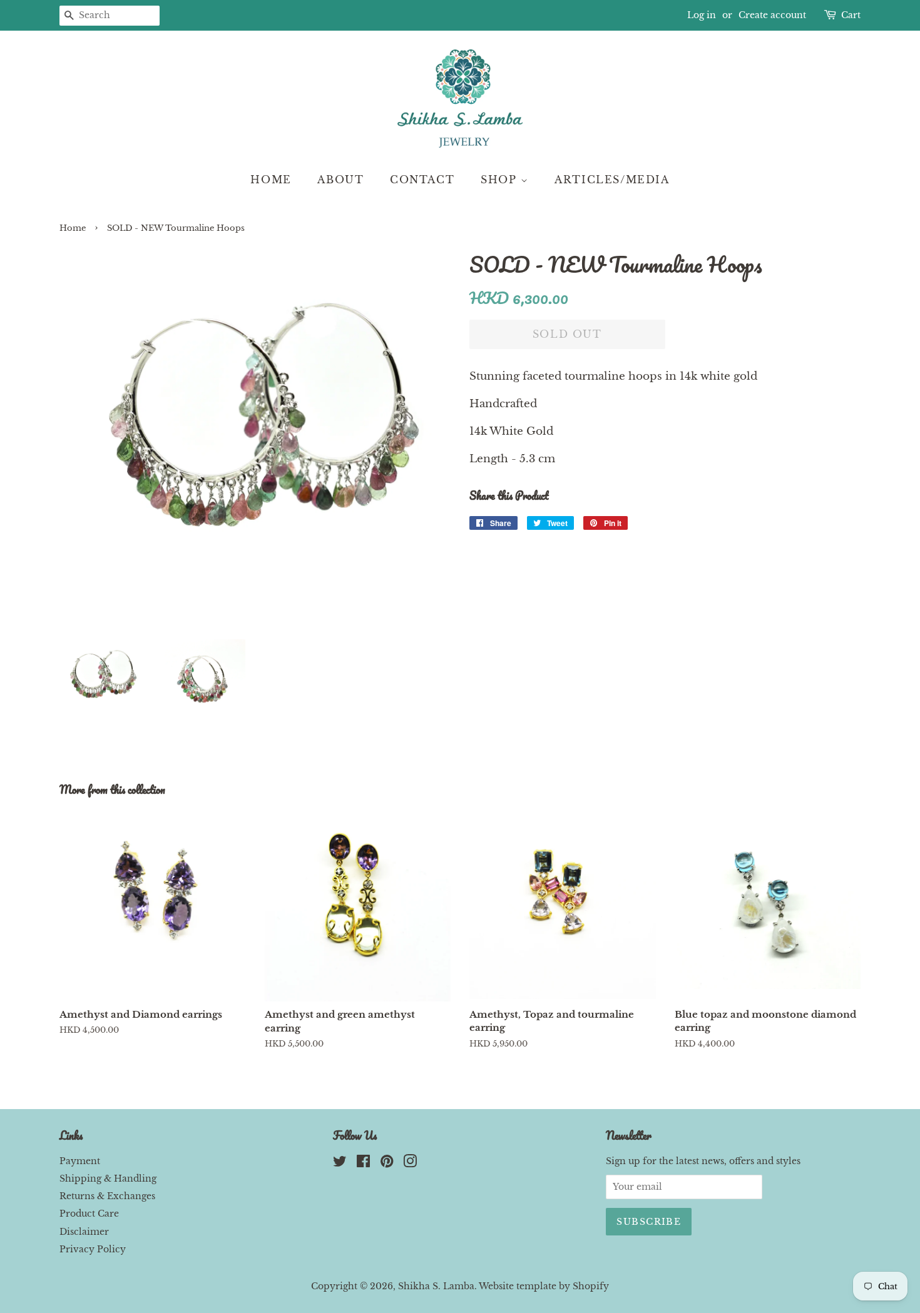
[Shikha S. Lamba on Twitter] (340, 1163)
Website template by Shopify (544, 1286)
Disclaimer (84, 1231)
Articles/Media (612, 179)
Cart (851, 15)
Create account (772, 15)
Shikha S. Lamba (436, 1286)
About (340, 179)
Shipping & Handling (107, 1178)
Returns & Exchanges (107, 1196)
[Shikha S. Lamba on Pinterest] (387, 1163)
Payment (79, 1161)
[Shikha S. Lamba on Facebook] (363, 1163)
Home (270, 179)
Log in (701, 15)
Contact (422, 179)
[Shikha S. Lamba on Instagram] (410, 1163)
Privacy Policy (92, 1249)
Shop (501, 179)
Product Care (89, 1213)
